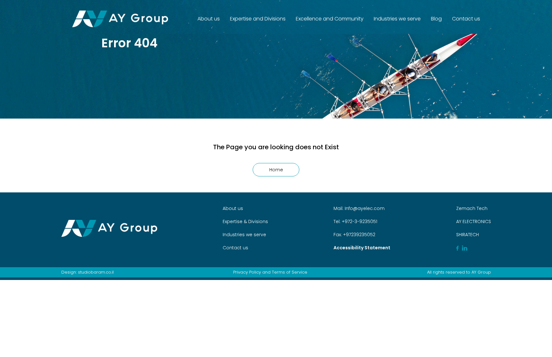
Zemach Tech (471, 208)
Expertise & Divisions (245, 221)
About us (208, 18)
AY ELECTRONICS (473, 221)
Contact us (466, 18)
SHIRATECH (467, 234)
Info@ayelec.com (365, 208)
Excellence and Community (330, 18)
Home (276, 170)
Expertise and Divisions (258, 18)
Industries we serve (397, 18)
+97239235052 (358, 234)
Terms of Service (289, 272)
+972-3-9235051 (359, 221)
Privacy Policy (247, 272)
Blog (436, 18)
